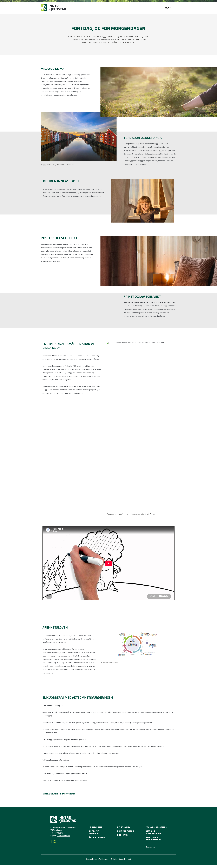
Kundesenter (96, 827)
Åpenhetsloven (97, 837)
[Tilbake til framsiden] (53, 7)
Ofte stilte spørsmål (95, 832)
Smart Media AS (125, 859)
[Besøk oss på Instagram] (55, 841)
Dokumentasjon (125, 831)
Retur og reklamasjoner (153, 832)
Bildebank (122, 835)
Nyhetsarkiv (123, 827)
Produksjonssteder (156, 827)
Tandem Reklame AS (100, 859)
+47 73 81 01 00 (60, 833)
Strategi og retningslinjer (154, 838)
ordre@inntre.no (63, 836)
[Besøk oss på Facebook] (51, 841)
